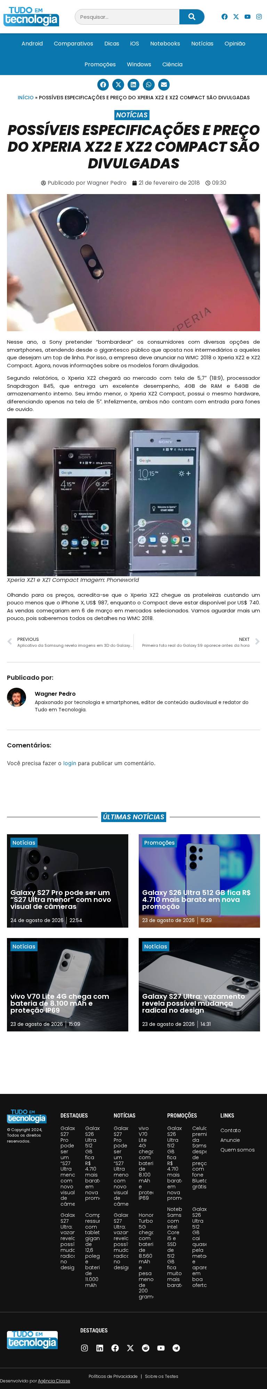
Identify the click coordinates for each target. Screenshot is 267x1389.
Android (32, 44)
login (69, 763)
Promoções (100, 64)
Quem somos (237, 1149)
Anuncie (230, 1140)
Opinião (235, 44)
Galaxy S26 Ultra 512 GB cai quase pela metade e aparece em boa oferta (203, 1247)
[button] (103, 85)
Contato (230, 1130)
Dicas (111, 44)
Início (26, 97)
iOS (134, 44)
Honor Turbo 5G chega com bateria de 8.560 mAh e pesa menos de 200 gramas (149, 1256)
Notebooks (165, 44)
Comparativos (73, 44)
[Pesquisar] (191, 16)
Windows (139, 64)
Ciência (172, 64)
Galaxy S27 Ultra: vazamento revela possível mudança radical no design (74, 1241)
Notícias (202, 44)
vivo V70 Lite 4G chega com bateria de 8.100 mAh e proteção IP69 (150, 1163)
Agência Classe (54, 1381)
